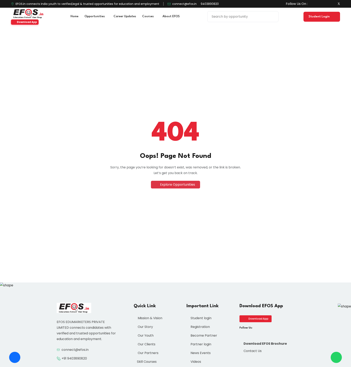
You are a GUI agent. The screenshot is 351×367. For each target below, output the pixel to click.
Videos (195, 361)
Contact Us (252, 351)
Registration (200, 326)
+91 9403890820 (74, 358)
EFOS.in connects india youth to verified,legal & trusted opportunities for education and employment (87, 4)
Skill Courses (147, 361)
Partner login (200, 344)
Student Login (319, 16)
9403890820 (210, 4)
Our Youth (145, 335)
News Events (200, 353)
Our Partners (147, 353)
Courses (148, 16)
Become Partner (203, 335)
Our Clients (146, 344)
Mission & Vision (149, 318)
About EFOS (171, 16)
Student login (200, 318)
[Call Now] (14, 357)
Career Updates (125, 16)
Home (74, 16)
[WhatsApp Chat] (336, 357)
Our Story (145, 326)
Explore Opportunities (177, 184)
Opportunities (95, 16)
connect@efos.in (184, 4)
